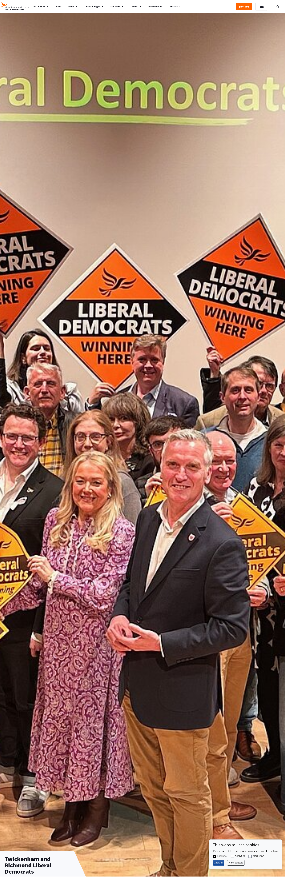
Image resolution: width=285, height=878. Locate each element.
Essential (222, 856)
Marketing (258, 856)
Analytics (240, 856)
